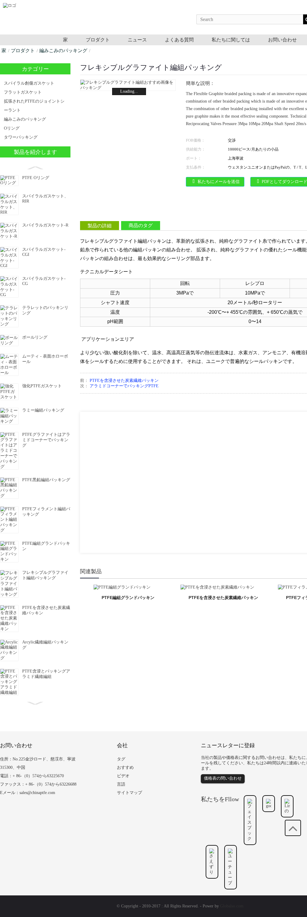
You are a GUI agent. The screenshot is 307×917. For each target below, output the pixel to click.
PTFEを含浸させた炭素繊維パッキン (124, 380)
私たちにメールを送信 (219, 181)
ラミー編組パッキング (43, 410)
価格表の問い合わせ (223, 778)
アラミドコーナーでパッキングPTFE (124, 386)
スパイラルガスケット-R (45, 225)
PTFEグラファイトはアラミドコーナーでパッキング (46, 440)
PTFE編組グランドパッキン (128, 597)
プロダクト (23, 50)
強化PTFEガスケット (42, 386)
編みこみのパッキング (63, 50)
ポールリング (34, 337)
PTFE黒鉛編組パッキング (46, 480)
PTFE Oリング (35, 177)
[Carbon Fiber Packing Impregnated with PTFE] (217, 587)
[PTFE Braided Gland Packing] (122, 587)
